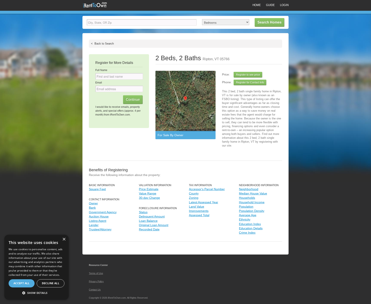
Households (247, 197)
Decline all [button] (50, 283)
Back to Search (102, 43)
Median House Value (253, 193)
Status (143, 212)
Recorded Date (149, 229)
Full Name (101, 70)
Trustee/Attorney (100, 229)
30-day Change (149, 197)
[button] (36, 292)
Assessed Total (199, 215)
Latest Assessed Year (203, 202)
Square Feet (97, 189)
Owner (93, 203)
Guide (270, 5)
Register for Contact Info (250, 82)
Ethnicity (244, 219)
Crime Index (247, 232)
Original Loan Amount (153, 225)
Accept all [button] (22, 283)
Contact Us (95, 289)
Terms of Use (96, 273)
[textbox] (142, 22)
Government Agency (103, 212)
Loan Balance (148, 220)
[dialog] (36, 267)
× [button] (63, 239)
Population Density (251, 211)
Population (246, 206)
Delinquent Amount (152, 216)
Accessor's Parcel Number (207, 189)
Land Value (196, 206)
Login (284, 5)
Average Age (247, 215)
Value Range (147, 193)
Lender (94, 225)
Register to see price (248, 74)
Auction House (99, 216)
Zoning (193, 197)
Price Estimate (148, 189)
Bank (92, 207)
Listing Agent (97, 220)
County (194, 193)
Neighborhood (248, 189)
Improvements (198, 211)
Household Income (252, 202)
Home (256, 5)
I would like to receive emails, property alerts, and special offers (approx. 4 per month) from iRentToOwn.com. (118, 110)
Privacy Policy (96, 281)
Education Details (251, 228)
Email (98, 82)
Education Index (250, 224)
